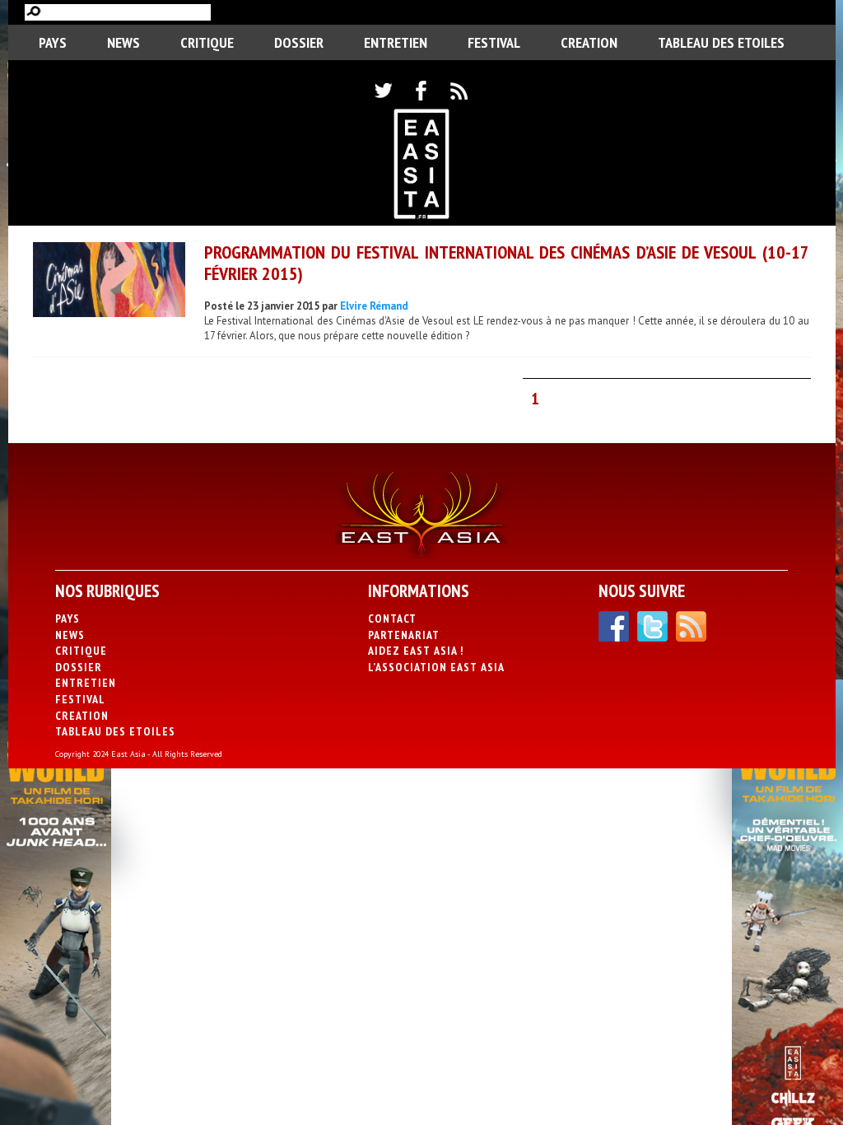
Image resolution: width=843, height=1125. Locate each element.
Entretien (395, 42)
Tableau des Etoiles (721, 42)
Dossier (299, 42)
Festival (494, 42)
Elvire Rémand (374, 306)
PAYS (53, 42)
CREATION (589, 42)
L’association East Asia (436, 667)
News (123, 42)
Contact (392, 618)
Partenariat (404, 635)
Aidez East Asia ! (415, 650)
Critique (207, 42)
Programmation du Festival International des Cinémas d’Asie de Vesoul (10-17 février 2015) (506, 262)
